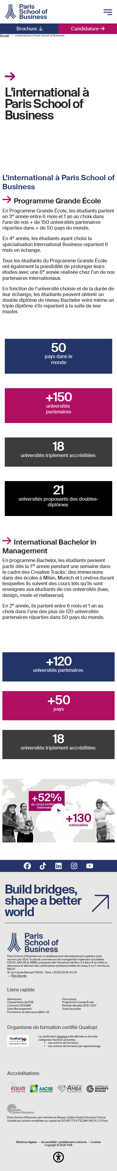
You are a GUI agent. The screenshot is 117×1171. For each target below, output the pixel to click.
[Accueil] (26, 11)
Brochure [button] (26, 29)
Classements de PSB (20, 1002)
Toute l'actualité (71, 1009)
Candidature (85, 29)
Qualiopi (62, 1036)
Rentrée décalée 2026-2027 (79, 1005)
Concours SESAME (19, 1005)
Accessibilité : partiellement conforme (64, 1142)
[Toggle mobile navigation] (108, 12)
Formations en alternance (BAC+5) (28, 1012)
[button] (58, 1157)
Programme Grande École (78, 1002)
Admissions (14, 999)
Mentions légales (26, 1142)
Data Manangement (19, 1009)
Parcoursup (69, 999)
